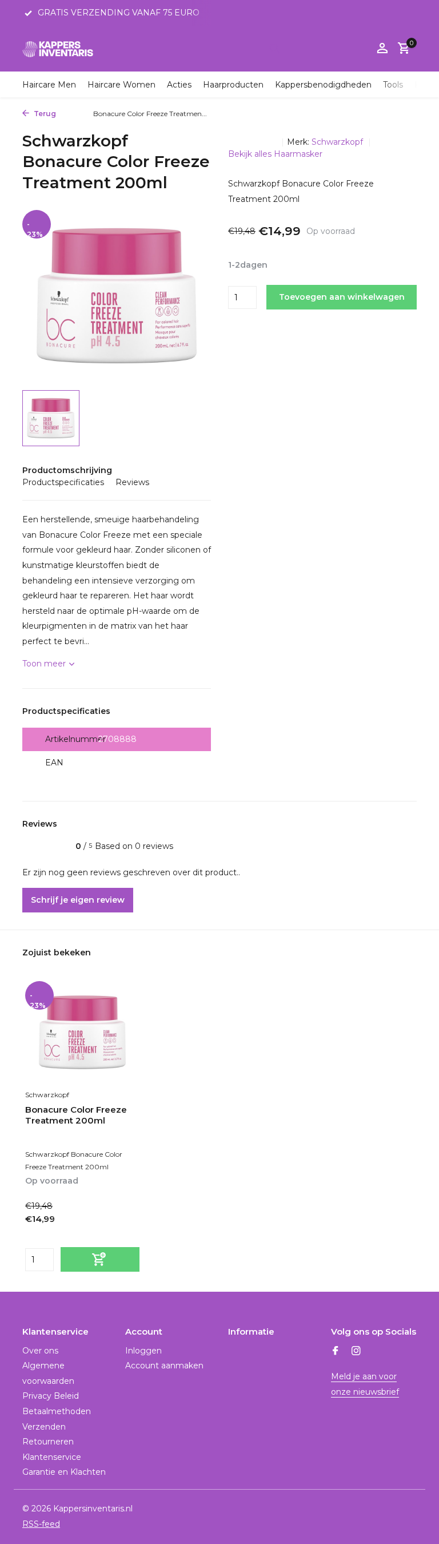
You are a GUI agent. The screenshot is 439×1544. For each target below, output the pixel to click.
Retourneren (48, 1441)
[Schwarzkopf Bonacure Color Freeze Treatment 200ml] (82, 1032)
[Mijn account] (382, 48)
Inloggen (143, 1350)
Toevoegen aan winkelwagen (342, 297)
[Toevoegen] (100, 1259)
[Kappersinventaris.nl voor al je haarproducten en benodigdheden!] (58, 49)
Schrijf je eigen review (78, 900)
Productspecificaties (63, 482)
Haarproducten (233, 85)
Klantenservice (51, 1457)
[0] (401, 49)
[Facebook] (335, 1351)
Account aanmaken (164, 1365)
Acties (179, 85)
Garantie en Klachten (64, 1472)
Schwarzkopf (338, 142)
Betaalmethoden (56, 1411)
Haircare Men (49, 85)
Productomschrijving (67, 470)
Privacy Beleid (50, 1396)
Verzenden (44, 1427)
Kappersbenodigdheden (323, 85)
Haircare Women (121, 85)
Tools (393, 85)
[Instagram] (356, 1351)
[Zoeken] (274, 48)
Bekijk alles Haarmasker (275, 154)
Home (72, 113)
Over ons (40, 1350)
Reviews (132, 482)
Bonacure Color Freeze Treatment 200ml (76, 1115)
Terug (44, 113)
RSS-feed (41, 1524)
